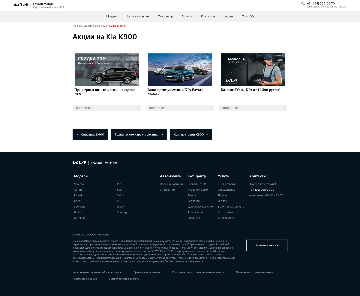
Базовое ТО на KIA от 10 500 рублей (250, 90)
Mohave (79, 212)
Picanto (78, 195)
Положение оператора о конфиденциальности (198, 272)
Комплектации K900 (189, 134)
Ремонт (192, 195)
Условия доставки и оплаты (124, 279)
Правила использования (147, 272)
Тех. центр (165, 16)
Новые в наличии (171, 184)
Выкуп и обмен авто (231, 206)
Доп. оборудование (200, 206)
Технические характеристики (137, 134)
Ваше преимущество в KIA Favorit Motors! (175, 92)
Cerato (78, 189)
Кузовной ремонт (199, 189)
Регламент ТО (197, 184)
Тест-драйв (225, 212)
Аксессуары (195, 212)
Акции (228, 16)
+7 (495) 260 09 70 (321, 3)
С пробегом (167, 189)
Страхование (226, 189)
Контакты (208, 16)
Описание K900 (92, 134)
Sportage (80, 206)
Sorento (79, 184)
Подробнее (83, 108)
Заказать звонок (267, 245)
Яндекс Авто (226, 218)
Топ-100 (248, 16)
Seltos (120, 195)
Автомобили (171, 176)
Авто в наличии (138, 16)
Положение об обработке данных (254, 272)
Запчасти (194, 201)
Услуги (187, 16)
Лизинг (222, 195)
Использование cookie (85, 279)
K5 (118, 201)
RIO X (120, 206)
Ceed (77, 201)
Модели (111, 16)
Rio (119, 184)
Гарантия (194, 218)
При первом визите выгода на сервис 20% (104, 92)
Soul (119, 189)
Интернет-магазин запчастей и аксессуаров (97, 272)
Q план (222, 201)
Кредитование (227, 184)
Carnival (79, 218)
